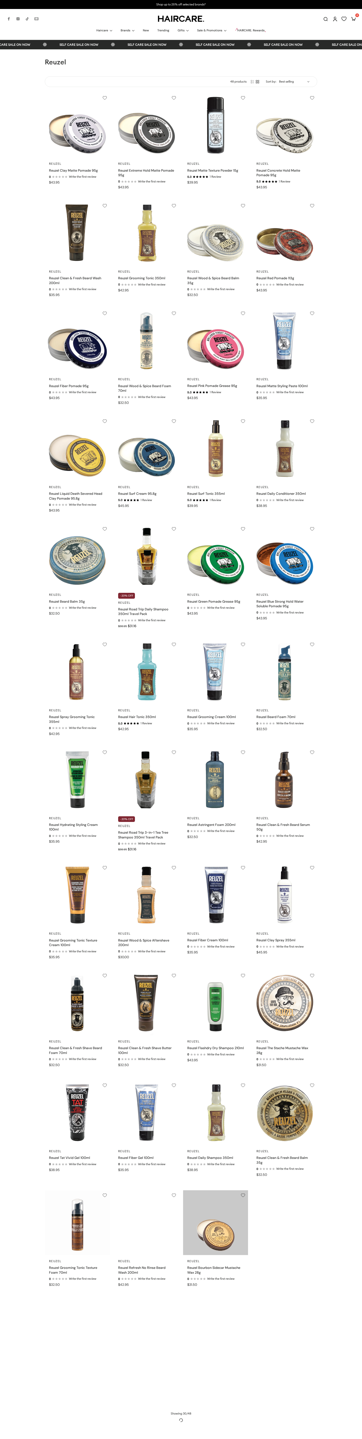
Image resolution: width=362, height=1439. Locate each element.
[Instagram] (18, 18)
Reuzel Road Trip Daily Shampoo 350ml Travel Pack (143, 611)
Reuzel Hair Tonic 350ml (137, 717)
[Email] (36, 18)
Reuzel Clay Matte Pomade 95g (73, 170)
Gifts (181, 30)
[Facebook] (8, 18)
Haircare (102, 30)
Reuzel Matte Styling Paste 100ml (282, 386)
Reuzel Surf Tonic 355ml (206, 493)
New (146, 30)
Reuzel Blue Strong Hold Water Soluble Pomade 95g (280, 604)
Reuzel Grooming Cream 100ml (211, 717)
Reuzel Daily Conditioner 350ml (281, 493)
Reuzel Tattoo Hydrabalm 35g (72, 1377)
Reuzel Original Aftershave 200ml (282, 1268)
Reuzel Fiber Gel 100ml (136, 1158)
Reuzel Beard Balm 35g (67, 601)
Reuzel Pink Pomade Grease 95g (212, 386)
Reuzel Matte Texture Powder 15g (212, 170)
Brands (125, 30)
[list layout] (252, 82)
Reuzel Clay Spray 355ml (275, 940)
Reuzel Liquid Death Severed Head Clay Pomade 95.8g (75, 496)
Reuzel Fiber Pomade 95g (69, 386)
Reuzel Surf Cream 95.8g (137, 493)
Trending (163, 30)
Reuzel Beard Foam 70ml (275, 717)
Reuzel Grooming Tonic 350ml (141, 278)
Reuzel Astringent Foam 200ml (211, 825)
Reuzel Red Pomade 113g (275, 278)
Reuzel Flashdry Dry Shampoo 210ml (215, 1048)
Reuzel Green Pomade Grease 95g (213, 601)
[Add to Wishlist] (105, 98)
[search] (325, 19)
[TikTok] (27, 18)
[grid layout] (257, 82)
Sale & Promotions (209, 30)
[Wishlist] (344, 18)
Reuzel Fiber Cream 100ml (207, 940)
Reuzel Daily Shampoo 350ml (210, 1158)
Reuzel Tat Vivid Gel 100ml (69, 1158)
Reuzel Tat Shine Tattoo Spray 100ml (215, 1377)
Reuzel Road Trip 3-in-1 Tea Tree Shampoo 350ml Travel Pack (143, 834)
